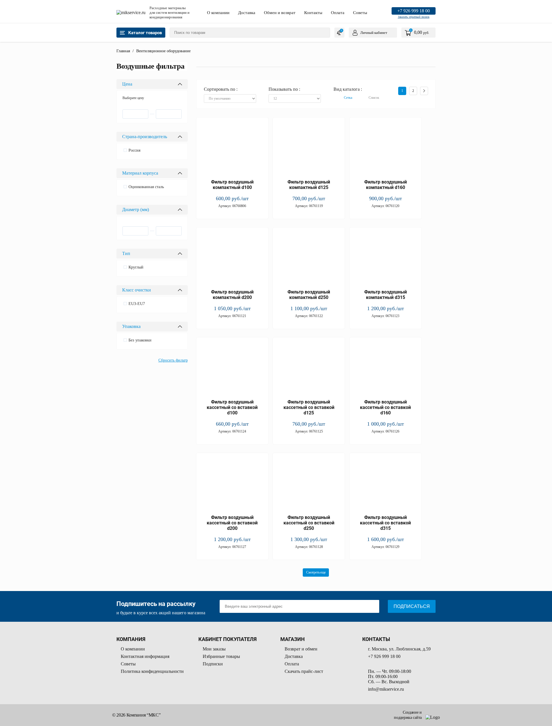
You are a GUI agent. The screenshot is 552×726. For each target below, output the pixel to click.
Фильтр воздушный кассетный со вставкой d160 (385, 407)
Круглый (136, 267)
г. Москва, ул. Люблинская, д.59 (399, 648)
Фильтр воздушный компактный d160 (385, 184)
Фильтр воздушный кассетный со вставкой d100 (232, 407)
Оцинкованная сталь (146, 187)
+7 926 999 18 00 (413, 10)
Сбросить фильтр (173, 360)
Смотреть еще (315, 572)
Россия (134, 150)
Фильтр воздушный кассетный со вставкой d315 (385, 523)
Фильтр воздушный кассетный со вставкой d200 (232, 523)
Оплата (337, 12)
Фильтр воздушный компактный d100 (232, 184)
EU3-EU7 (137, 304)
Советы (360, 12)
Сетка (348, 98)
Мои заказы (214, 648)
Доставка (246, 12)
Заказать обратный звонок (414, 16)
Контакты (313, 12)
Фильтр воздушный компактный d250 (309, 294)
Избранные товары (221, 656)
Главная (123, 51)
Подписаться (412, 606)
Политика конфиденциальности (152, 671)
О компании (218, 12)
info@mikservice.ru (386, 689)
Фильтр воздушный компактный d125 (309, 184)
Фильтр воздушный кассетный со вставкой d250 (308, 523)
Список (374, 98)
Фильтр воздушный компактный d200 (232, 294)
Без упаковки (140, 340)
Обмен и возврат (280, 12)
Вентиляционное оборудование (163, 51)
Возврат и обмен (301, 648)
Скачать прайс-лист (304, 671)
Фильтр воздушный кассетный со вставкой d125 (308, 407)
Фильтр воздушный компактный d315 (385, 294)
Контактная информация (145, 656)
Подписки (213, 663)
